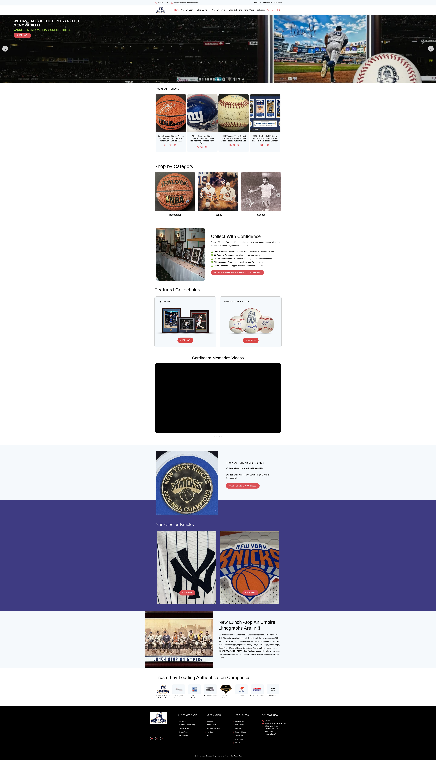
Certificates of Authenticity (187, 725)
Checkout (278, 3)
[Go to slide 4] (221, 436)
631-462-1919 (163, 3)
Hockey (175, 214)
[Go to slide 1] (215, 79)
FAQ (208, 735)
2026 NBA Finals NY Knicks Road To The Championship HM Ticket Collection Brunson (265, 138)
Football (261, 214)
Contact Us (182, 721)
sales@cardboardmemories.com (186, 3)
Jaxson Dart (239, 735)
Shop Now (187, 593)
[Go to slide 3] (220, 79)
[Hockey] (175, 191)
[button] (188, 10)
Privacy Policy (183, 735)
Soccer (218, 214)
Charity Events (211, 725)
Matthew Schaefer (240, 732)
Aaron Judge (239, 739)
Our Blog (210, 732)
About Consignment (213, 728)
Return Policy (183, 732)
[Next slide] (431, 49)
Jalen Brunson (239, 721)
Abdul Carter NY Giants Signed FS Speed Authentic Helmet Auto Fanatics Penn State (202, 139)
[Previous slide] (5, 49)
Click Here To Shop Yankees (242, 486)
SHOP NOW (22, 49)
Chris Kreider (239, 743)
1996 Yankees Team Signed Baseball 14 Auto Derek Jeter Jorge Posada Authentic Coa (233, 138)
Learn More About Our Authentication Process (237, 273)
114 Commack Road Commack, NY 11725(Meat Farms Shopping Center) (272, 730)
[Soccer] (218, 191)
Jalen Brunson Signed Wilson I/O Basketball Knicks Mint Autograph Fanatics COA (171, 138)
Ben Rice (238, 728)
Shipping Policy (184, 728)
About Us (257, 3)
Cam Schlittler (239, 725)
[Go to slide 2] (218, 79)
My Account (267, 3)
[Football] (261, 191)
